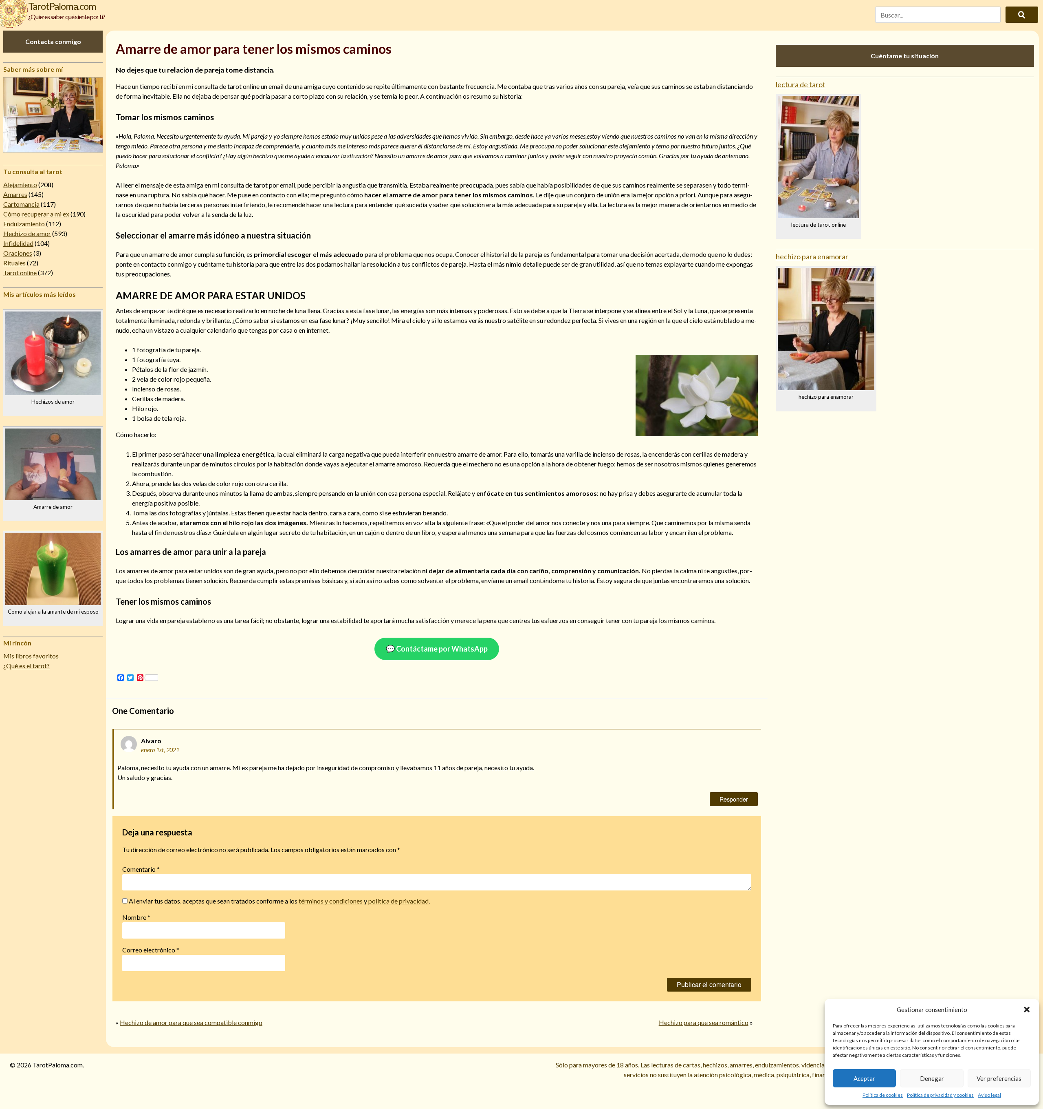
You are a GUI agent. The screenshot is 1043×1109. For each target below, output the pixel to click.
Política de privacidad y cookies (940, 1095)
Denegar (932, 1078)
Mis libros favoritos (31, 656)
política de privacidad (398, 901)
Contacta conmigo (53, 41)
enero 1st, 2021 (160, 750)
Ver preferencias (999, 1078)
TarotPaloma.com (62, 6)
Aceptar (864, 1078)
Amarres (15, 194)
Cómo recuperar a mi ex (36, 214)
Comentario (141, 869)
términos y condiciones (331, 901)
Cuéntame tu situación (905, 56)
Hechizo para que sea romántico (703, 1022)
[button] (1027, 1009)
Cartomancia (21, 204)
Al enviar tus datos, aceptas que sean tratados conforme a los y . (279, 901)
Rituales (14, 263)
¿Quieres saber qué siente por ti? (66, 16)
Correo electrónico (150, 950)
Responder (734, 799)
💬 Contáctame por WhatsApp (437, 648)
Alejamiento (20, 184)
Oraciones (17, 253)
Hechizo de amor (27, 233)
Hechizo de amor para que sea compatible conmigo (191, 1022)
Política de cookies (883, 1095)
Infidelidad (18, 243)
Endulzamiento (24, 224)
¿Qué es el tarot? (26, 665)
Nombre (136, 917)
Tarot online (20, 272)
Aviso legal (989, 1095)
